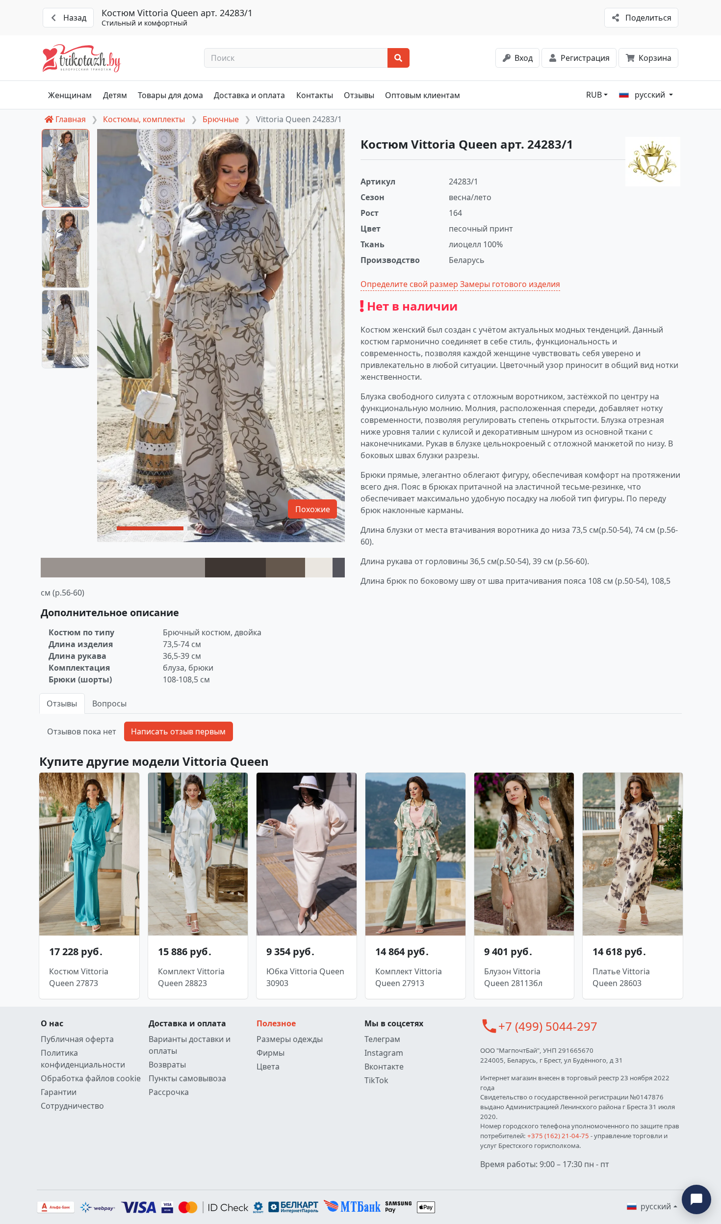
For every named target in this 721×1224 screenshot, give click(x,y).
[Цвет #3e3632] (235, 567)
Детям (115, 95)
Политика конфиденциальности (83, 1058)
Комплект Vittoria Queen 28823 (191, 977)
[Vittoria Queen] (652, 161)
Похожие (312, 509)
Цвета (268, 1066)
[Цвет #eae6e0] (319, 567)
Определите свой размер (409, 284)
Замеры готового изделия (510, 284)
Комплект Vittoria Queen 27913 (408, 977)
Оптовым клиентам (422, 95)
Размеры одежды (290, 1039)
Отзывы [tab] (62, 703)
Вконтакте (384, 1066)
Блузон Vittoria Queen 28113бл (513, 977)
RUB (594, 94)
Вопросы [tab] (109, 703)
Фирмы (270, 1052)
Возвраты (167, 1064)
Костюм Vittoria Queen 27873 (78, 977)
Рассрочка (169, 1092)
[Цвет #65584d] (286, 567)
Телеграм (382, 1039)
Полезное (276, 1023)
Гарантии (59, 1092)
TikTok (376, 1080)
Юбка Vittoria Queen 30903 (305, 977)
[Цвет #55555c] (339, 567)
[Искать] (398, 58)
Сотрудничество (72, 1105)
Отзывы (359, 95)
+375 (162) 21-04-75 (558, 1135)
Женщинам (70, 95)
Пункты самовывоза (187, 1078)
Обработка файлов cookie (91, 1078)
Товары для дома (170, 95)
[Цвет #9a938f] (123, 567)
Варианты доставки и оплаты (190, 1045)
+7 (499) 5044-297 (547, 1026)
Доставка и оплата (249, 95)
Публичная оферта (77, 1039)
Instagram (383, 1052)
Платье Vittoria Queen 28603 (621, 977)
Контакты (314, 95)
